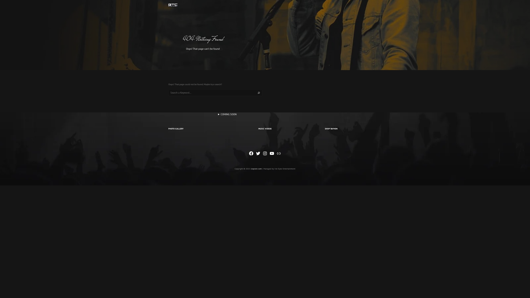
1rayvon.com (256, 169)
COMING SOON (229, 114)
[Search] (258, 92)
